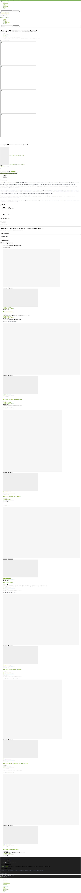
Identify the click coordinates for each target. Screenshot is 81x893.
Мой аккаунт (5, 3)
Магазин (4, 20)
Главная (4, 19)
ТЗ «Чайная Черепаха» (4, 866)
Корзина (4, 7)
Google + (12, 173)
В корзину (5, 288)
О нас (4, 4)
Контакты (5, 23)
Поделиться (2, 172)
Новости (4, 5)
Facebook (2, 173)
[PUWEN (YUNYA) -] (4, 12)
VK (16, 173)
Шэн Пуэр (13, 171)
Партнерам (5, 21)
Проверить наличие (7, 307)
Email (15, 173)
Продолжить (10, 288)
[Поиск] (19, 11)
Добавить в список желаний (8, 308)
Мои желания (5, 6)
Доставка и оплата (6, 22)
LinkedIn (8, 173)
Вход (4, 8)
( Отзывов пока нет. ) (4, 166)
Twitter (5, 173)
